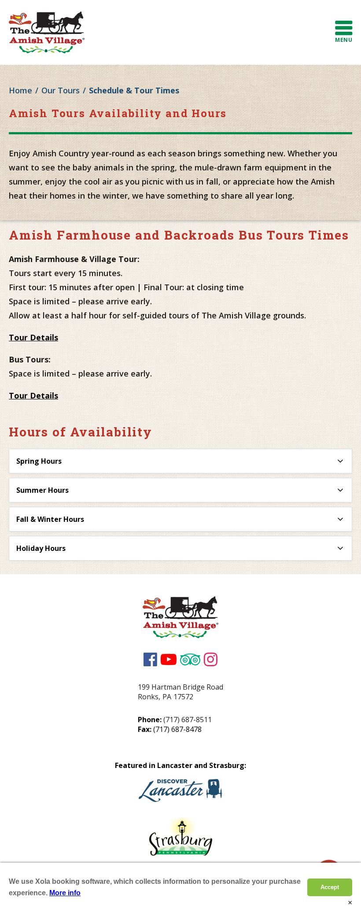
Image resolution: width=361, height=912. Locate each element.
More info (65, 893)
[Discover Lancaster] (180, 792)
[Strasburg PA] (180, 839)
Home (20, 90)
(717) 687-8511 (187, 719)
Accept (329, 887)
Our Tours (60, 90)
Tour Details (33, 337)
